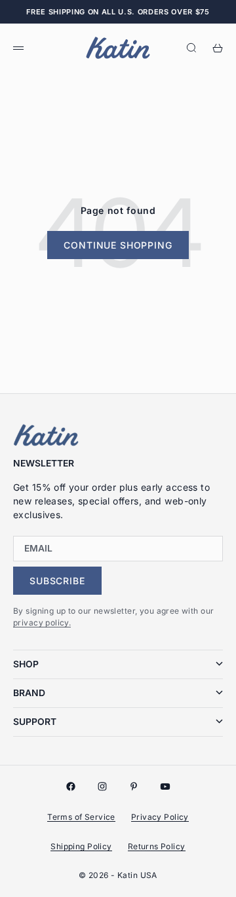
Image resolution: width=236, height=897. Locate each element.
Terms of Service (81, 817)
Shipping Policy (80, 846)
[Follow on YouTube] (165, 786)
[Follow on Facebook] (71, 786)
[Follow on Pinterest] (133, 786)
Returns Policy (157, 846)
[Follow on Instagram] (102, 786)
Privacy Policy (160, 817)
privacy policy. (42, 622)
